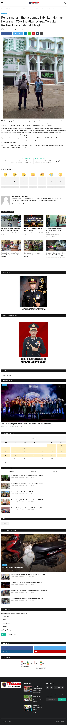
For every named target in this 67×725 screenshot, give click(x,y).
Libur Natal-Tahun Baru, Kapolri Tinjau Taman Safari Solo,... (22, 424)
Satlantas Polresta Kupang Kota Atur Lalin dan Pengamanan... (10, 229)
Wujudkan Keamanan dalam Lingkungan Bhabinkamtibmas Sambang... (29, 590)
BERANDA (8, 8)
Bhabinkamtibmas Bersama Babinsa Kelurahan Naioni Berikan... (32, 254)
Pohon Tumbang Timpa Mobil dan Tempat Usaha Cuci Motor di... (37, 699)
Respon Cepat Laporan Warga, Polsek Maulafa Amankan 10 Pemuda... (10, 254)
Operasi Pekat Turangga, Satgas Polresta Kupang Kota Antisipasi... (37, 689)
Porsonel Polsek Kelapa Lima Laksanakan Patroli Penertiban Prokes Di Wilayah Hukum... (18, 162)
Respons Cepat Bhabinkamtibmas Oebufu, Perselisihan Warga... (27, 475)
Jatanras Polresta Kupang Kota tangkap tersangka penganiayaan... (28, 574)
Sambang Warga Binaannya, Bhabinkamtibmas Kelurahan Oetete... (54, 230)
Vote (3, 635)
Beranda (3, 8)
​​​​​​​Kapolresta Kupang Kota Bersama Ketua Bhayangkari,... (25, 491)
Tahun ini (55, 471)
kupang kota (5, 523)
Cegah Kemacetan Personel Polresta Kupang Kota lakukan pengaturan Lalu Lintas (48, 162)
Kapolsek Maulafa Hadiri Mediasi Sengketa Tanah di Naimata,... (27, 483)
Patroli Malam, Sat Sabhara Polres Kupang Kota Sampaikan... (27, 582)
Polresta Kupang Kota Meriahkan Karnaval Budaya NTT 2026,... (27, 499)
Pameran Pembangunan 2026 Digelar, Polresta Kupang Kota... (27, 508)
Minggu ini (11, 471)
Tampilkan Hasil (12, 634)
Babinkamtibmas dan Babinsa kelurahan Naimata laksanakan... (27, 598)
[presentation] (59, 386)
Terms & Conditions (60, 721)
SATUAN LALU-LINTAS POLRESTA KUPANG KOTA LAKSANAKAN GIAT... (37, 709)
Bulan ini (33, 471)
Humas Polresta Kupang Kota (11, 29)
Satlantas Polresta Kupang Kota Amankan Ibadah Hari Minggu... (55, 254)
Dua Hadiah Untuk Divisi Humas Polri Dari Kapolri (33, 229)
